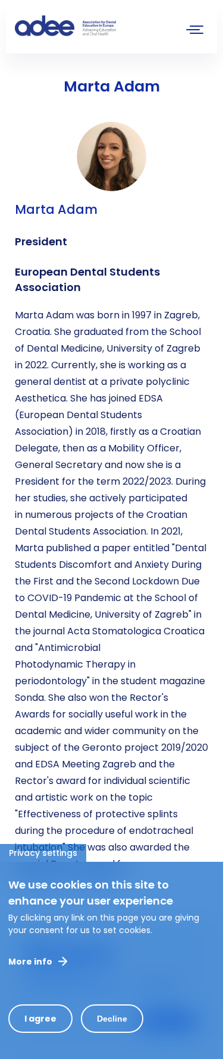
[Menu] (195, 31)
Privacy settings (43, 853)
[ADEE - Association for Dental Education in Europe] (104, 27)
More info (30, 962)
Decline (112, 1018)
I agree (40, 1019)
